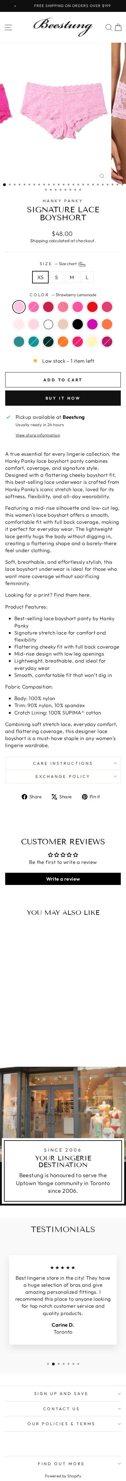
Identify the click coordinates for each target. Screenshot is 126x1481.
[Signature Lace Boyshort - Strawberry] (30, 1028)
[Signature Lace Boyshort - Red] (45, 1028)
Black (78, 324)
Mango (107, 324)
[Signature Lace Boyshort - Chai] (37, 1034)
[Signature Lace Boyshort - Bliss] (23, 1034)
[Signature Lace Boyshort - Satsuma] (45, 1040)
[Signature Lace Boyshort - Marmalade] (37, 1028)
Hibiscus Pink (107, 342)
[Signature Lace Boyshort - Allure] (23, 1028)
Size (59, 263)
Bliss (34, 324)
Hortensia (92, 324)
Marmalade (78, 307)
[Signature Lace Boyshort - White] (30, 1034)
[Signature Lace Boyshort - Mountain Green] (37, 1040)
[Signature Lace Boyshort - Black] (45, 1034)
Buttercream (92, 342)
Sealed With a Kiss (78, 342)
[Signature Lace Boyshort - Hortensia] (9, 1040)
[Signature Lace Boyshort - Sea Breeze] (23, 1040)
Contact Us (61, 1408)
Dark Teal (34, 342)
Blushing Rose (19, 324)
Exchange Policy (63, 776)
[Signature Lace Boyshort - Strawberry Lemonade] (9, 1028)
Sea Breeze (19, 342)
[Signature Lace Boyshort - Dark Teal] (30, 1040)
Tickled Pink (107, 307)
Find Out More (61, 1463)
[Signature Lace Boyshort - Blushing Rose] (16, 1034)
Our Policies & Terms (62, 1423)
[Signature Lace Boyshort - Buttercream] (27, 1046)
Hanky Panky (63, 200)
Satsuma (63, 342)
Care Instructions (63, 763)
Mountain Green (48, 342)
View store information (38, 435)
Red (92, 307)
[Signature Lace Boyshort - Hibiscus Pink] (34, 1046)
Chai (63, 324)
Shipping (39, 240)
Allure (48, 307)
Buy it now (63, 398)
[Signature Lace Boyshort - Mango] (16, 1040)
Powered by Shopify (63, 1475)
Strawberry (63, 307)
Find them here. (72, 594)
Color (63, 294)
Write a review (63, 879)
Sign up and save (61, 1393)
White (48, 324)
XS (40, 277)
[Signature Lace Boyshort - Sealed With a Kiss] (20, 1046)
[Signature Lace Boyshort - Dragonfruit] (16, 1028)
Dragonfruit (34, 307)
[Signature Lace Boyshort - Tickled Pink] (9, 1034)
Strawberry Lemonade (19, 307)
